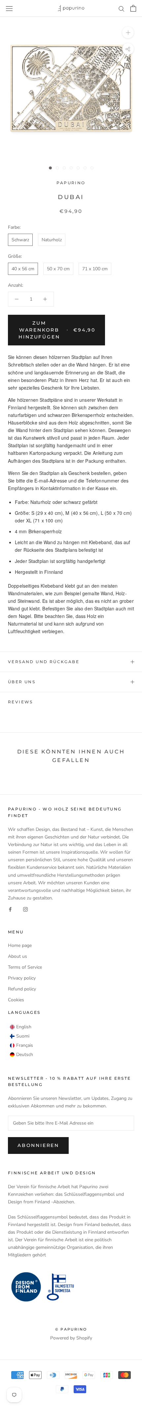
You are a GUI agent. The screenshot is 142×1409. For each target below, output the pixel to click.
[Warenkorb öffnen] (133, 8)
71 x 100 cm (95, 269)
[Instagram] (25, 909)
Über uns (21, 681)
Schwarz (20, 240)
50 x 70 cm (58, 269)
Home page (20, 945)
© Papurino (71, 1329)
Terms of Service (25, 967)
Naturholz (52, 240)
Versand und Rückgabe (43, 661)
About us (17, 956)
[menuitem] (20, 1027)
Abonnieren (38, 1145)
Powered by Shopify (71, 1338)
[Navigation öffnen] (9, 8)
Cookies (16, 1000)
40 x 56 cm (23, 269)
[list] (21, 1040)
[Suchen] (121, 8)
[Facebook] (10, 909)
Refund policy (22, 989)
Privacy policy (22, 978)
